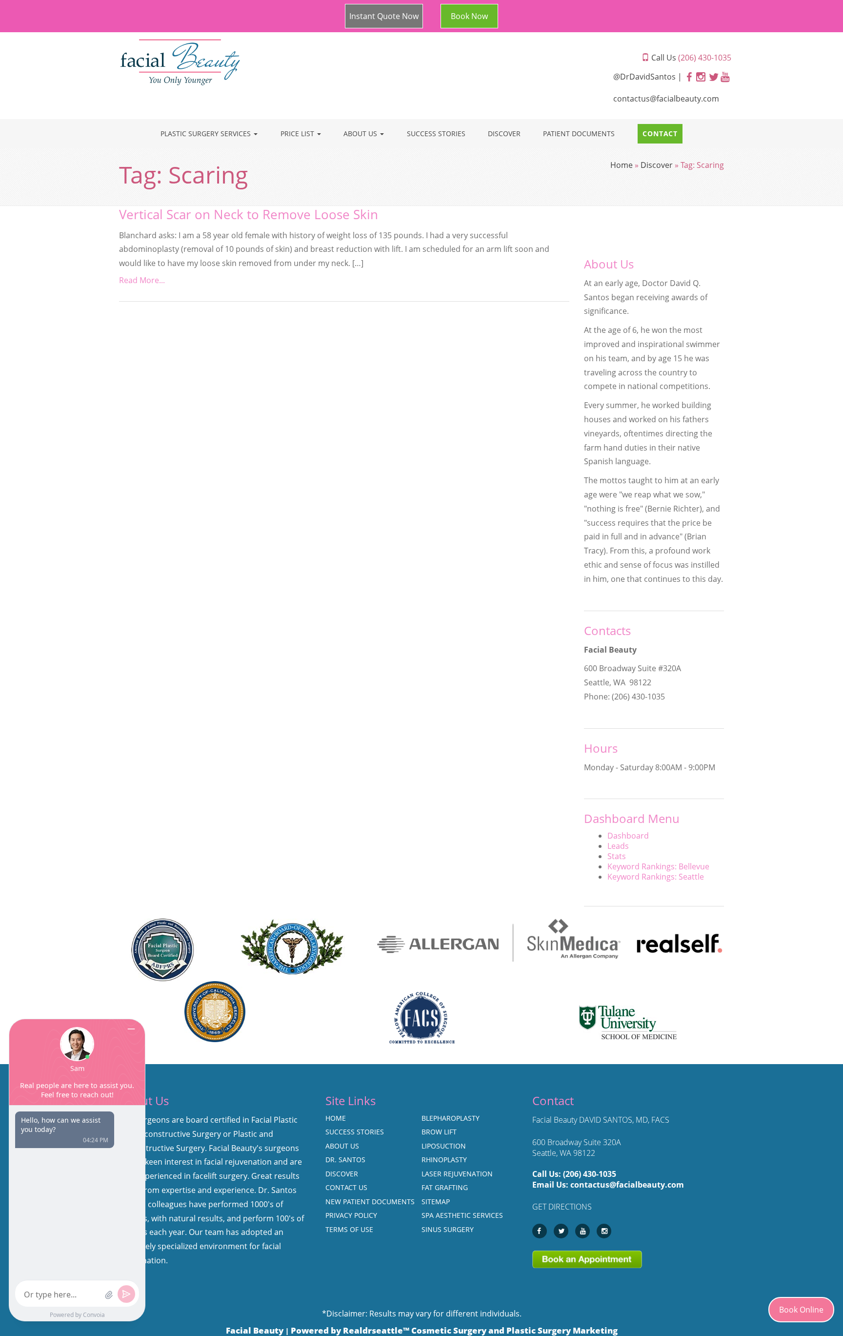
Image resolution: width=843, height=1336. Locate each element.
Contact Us (346, 1187)
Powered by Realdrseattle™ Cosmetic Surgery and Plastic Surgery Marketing (454, 1330)
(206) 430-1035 (589, 1174)
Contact (660, 133)
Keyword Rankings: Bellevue (658, 866)
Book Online (801, 1309)
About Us (361, 133)
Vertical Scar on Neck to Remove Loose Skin (248, 214)
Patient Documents (579, 133)
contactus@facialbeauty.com (666, 98)
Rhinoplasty (444, 1159)
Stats (616, 856)
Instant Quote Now (384, 16)
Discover (504, 133)
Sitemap (436, 1201)
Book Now (469, 16)
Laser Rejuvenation (457, 1173)
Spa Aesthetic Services (462, 1215)
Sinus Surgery (448, 1229)
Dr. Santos (345, 1159)
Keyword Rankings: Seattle (655, 876)
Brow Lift (439, 1131)
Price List (298, 133)
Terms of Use (349, 1229)
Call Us (690, 57)
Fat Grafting (445, 1187)
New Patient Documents (370, 1201)
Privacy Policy (351, 1215)
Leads (618, 846)
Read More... (142, 280)
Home (621, 165)
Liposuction (444, 1146)
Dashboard (628, 835)
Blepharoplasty (451, 1118)
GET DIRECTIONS (562, 1206)
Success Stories (436, 133)
